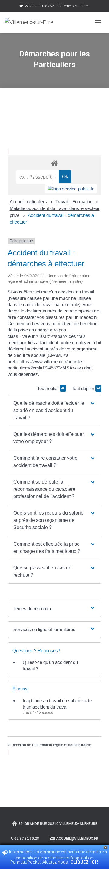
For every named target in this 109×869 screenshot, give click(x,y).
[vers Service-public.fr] (71, 188)
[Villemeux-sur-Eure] (31, 22)
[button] (54, 410)
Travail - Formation (74, 201)
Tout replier (48, 388)
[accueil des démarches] (54, 163)
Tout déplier (83, 388)
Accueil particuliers (29, 201)
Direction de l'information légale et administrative (51, 745)
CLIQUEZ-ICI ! (85, 862)
